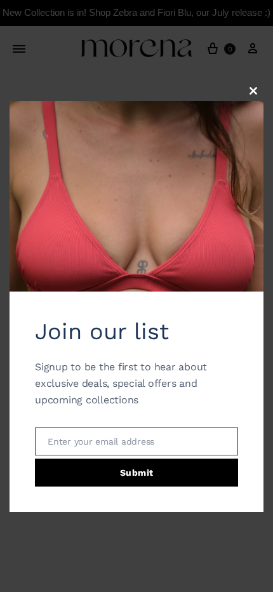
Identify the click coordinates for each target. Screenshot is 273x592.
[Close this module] (253, 91)
